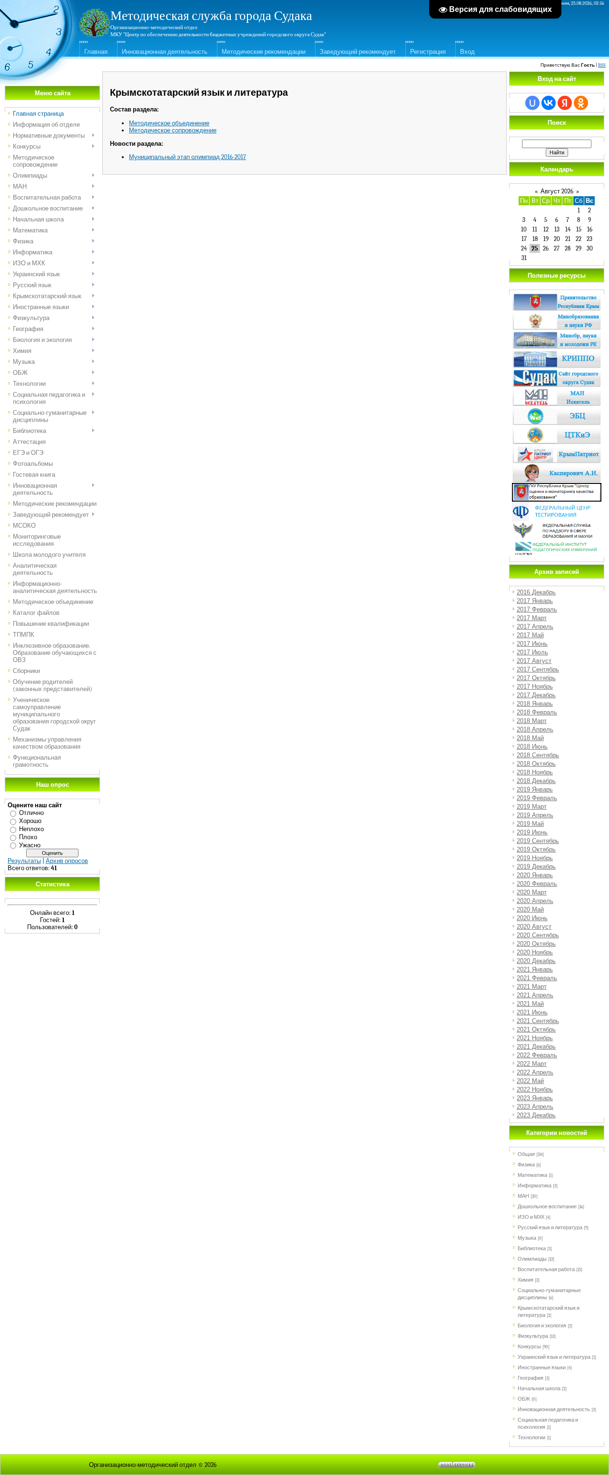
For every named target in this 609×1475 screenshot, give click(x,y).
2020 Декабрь (536, 960)
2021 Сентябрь (538, 1020)
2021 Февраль (537, 978)
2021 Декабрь (536, 1046)
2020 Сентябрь (538, 935)
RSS (602, 65)
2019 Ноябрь (535, 858)
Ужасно (29, 845)
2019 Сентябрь (538, 840)
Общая (526, 1154)
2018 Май (530, 738)
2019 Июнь (532, 832)
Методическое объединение (169, 123)
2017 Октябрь (536, 678)
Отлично (31, 812)
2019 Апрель (535, 815)
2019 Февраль (537, 798)
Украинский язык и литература (554, 1357)
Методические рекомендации (263, 51)
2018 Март (532, 720)
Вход (467, 51)
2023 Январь (535, 1098)
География (530, 1378)
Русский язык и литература (550, 1227)
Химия (525, 1280)
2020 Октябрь (536, 943)
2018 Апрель (535, 729)
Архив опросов (67, 860)
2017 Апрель (535, 626)
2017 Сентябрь (538, 669)
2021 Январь (535, 969)
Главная (96, 51)
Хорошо (30, 820)
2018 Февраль (537, 712)
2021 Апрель (535, 995)
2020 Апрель (535, 900)
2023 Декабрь (536, 1115)
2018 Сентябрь (538, 755)
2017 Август (534, 660)
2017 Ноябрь (535, 686)
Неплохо (31, 829)
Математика (532, 1175)
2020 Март (532, 892)
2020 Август (534, 926)
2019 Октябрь (536, 849)
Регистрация (428, 51)
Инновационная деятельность (164, 51)
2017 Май (530, 635)
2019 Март (532, 806)
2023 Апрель (535, 1106)
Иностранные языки (542, 1368)
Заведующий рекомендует (358, 51)
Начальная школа (539, 1388)
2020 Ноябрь (535, 952)
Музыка (527, 1238)
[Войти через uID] (532, 103)
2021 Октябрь (536, 1029)
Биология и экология (542, 1326)
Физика (526, 1165)
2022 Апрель (535, 1072)
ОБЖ (524, 1399)
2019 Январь (535, 789)
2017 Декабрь (536, 695)
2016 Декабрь (536, 592)
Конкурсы (529, 1347)
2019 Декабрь (536, 866)
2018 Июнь (532, 746)
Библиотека (532, 1248)
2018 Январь (535, 703)
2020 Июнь (532, 918)
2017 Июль (532, 652)
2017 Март (532, 618)
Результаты (24, 860)
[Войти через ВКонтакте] (548, 103)
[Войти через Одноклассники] (581, 103)
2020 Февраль (537, 883)
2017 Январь (535, 600)
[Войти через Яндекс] (565, 103)
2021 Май (530, 1003)
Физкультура (533, 1336)
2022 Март (532, 1063)
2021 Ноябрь (535, 1038)
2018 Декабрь (536, 780)
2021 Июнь (532, 1012)
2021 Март (532, 986)
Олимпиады (532, 1259)
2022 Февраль (537, 1055)
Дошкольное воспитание (547, 1207)
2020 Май (530, 909)
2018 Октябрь (536, 763)
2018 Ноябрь (535, 772)
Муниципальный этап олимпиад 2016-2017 (187, 157)
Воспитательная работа (546, 1269)
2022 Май (530, 1080)
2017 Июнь (532, 643)
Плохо (28, 837)
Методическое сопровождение (172, 130)
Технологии (531, 1438)
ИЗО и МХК (531, 1217)
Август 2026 (556, 191)
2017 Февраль (537, 609)
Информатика (534, 1186)
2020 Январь (535, 875)
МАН (523, 1196)
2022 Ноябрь (535, 1089)
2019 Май (530, 823)
